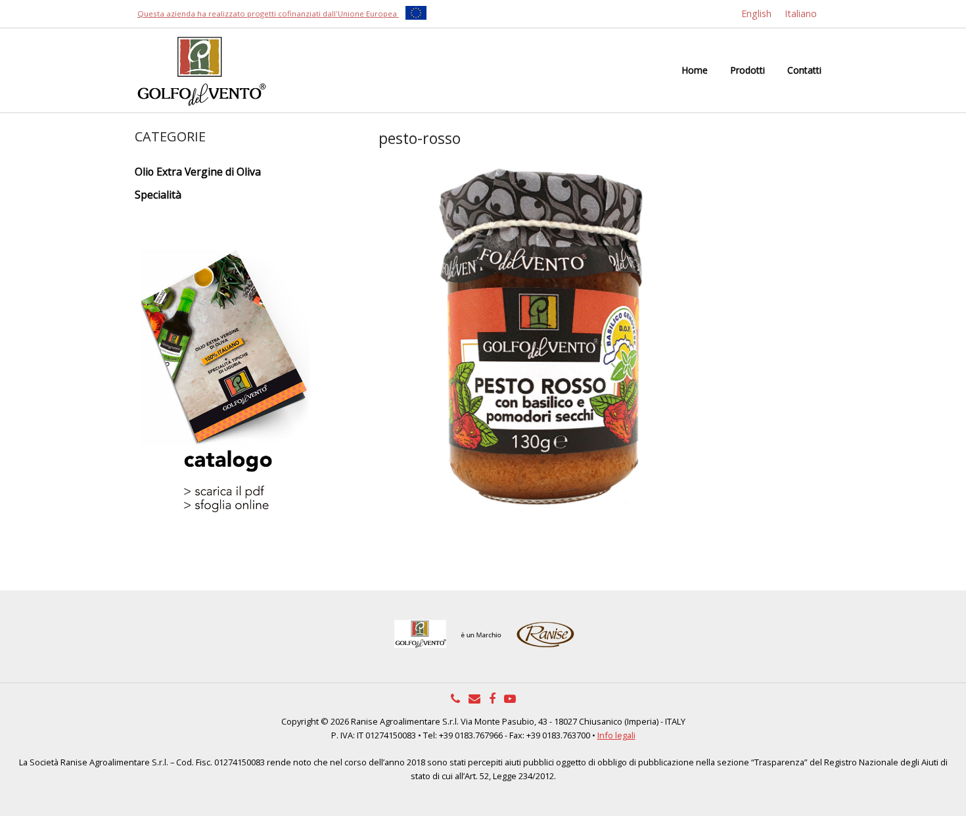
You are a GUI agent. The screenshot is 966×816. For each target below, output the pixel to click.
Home (694, 70)
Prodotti (747, 70)
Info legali (616, 735)
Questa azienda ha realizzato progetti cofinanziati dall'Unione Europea (268, 13)
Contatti (804, 70)
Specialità (158, 194)
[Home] (200, 69)
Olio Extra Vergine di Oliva (198, 171)
